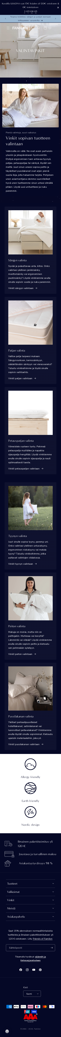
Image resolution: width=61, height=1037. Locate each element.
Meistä (11, 908)
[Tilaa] (51, 947)
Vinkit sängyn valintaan (21, 288)
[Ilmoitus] (55, 18)
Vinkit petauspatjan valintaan (24, 468)
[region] (30, 7)
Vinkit (10, 900)
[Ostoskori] (45, 28)
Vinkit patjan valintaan (20, 378)
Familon (37, 1029)
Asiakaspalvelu (16, 916)
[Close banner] (58, 7)
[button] (8, 28)
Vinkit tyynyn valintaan (20, 563)
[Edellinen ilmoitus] (5, 18)
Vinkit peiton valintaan (20, 654)
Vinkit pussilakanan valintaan (24, 744)
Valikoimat (13, 892)
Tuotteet (12, 883)
